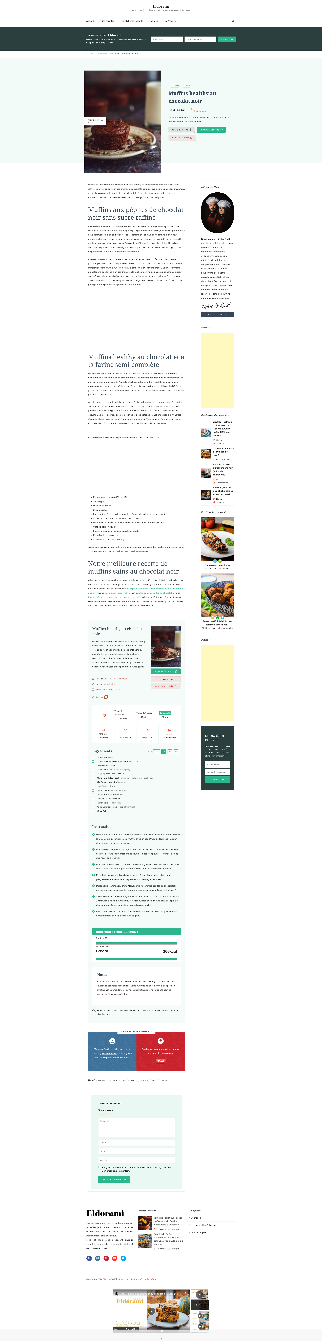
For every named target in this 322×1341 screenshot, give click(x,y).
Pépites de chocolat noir (110, 774)
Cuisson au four (119, 678)
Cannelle (109, 803)
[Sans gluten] (212, 617)
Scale (150, 751)
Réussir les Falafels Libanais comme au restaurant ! (217, 623)
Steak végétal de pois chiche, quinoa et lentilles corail (223, 491)
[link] (116, 1293)
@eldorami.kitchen (113, 1049)
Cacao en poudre (112, 782)
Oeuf (106, 786)
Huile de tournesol (125, 778)
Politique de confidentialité (144, 1279)
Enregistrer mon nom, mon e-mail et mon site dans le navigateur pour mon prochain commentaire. (137, 1169)
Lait (113, 770)
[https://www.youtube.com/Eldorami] (114, 1258)
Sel (101, 811)
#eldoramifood (109, 1053)
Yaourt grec (105, 757)
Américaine (109, 684)
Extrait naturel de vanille (110, 795)
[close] (162, 1331)
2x (170, 751)
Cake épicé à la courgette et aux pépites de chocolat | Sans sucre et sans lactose (151, 1293)
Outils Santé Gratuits (132, 21)
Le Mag (154, 21)
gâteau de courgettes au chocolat (154, 593)
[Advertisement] (217, 370)
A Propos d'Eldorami (217, 314)
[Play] (200, 1315)
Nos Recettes (107, 21)
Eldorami (161, 6)
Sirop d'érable (106, 766)
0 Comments (200, 111)
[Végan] (217, 617)
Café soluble (111, 790)
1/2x (156, 751)
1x (164, 751)
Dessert (187, 86)
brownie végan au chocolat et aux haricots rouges (113, 597)
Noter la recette (106, 1110)
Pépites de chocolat (118, 1080)
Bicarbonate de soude (116, 807)
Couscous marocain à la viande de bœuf (223, 451)
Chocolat (105, 1080)
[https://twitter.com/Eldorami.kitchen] (123, 1258)
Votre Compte (198, 1232)
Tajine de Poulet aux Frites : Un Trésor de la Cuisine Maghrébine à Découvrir (168, 1221)
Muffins (153, 1080)
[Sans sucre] (106, 697)
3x (176, 751)
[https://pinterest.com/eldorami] (106, 1258)
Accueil (90, 21)
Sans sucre (132, 1080)
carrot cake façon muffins (117, 593)
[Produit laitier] (215, 561)
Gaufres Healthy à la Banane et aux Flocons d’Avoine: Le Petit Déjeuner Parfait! (222, 429)
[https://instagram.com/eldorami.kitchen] (97, 1258)
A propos (196, 1218)
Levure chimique (108, 799)
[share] (185, 1292)
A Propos (169, 21)
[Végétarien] (220, 561)
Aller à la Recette (180, 129)
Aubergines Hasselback (217, 565)
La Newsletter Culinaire (203, 1225)
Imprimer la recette (209, 129)
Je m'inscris (225, 39)
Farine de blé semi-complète (118, 761)
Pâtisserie (175, 86)
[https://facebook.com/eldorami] (89, 1258)
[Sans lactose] (222, 617)
